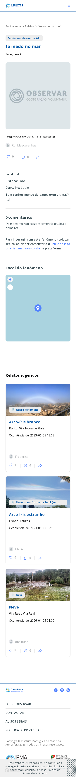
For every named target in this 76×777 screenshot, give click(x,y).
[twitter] (62, 690)
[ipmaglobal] (14, 689)
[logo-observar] (14, 5)
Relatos (29, 26)
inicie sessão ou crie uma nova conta (38, 246)
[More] (38, 157)
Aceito (43, 773)
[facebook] (56, 690)
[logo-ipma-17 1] (17, 756)
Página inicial (13, 26)
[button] (38, 308)
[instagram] (68, 690)
